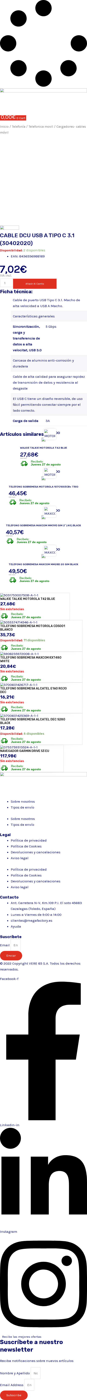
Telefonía (18, 127)
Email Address (12, 1385)
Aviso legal (20, 858)
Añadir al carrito (35, 283)
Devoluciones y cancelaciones (35, 852)
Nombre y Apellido (15, 1373)
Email (5, 945)
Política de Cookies (26, 846)
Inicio (4, 127)
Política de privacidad (29, 840)
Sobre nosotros (23, 801)
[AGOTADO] (43, 440)
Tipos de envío (22, 807)
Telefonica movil (41, 127)
